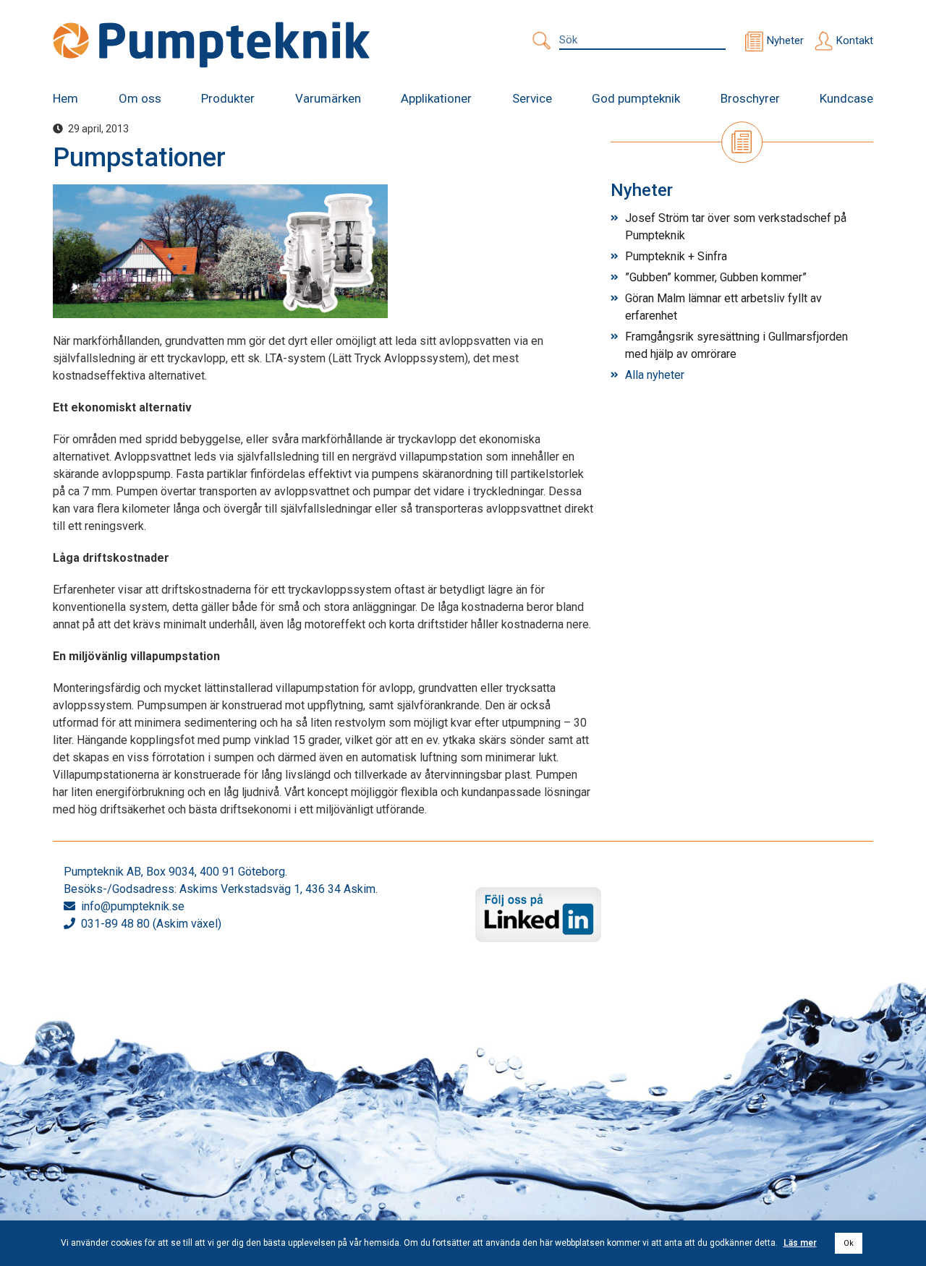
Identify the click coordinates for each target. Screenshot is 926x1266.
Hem (65, 98)
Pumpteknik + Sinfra (676, 256)
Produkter (228, 98)
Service (532, 98)
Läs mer (800, 1243)
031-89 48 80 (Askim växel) (151, 924)
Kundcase (846, 98)
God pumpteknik (636, 98)
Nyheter (785, 40)
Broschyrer (750, 98)
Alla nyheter (654, 375)
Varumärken (328, 98)
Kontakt (854, 40)
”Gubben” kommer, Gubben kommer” (716, 277)
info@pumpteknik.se (132, 906)
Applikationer (436, 98)
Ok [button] (849, 1243)
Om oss (140, 98)
